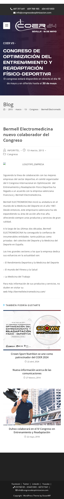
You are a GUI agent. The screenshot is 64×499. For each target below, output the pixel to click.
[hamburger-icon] (6, 25)
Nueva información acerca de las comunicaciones (32, 371)
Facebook (16, 484)
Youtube (46, 484)
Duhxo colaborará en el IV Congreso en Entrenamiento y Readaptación (32, 430)
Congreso (12, 154)
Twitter (26, 484)
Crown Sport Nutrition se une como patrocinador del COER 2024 (32, 355)
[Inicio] (4, 109)
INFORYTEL (13, 150)
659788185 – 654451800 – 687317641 (31, 487)
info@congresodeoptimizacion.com (32, 490)
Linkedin (35, 484)
